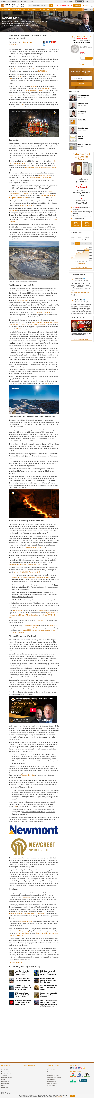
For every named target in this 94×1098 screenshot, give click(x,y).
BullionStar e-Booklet (6, 1073)
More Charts (81, 263)
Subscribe (81, 83)
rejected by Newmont (26, 205)
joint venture (13, 210)
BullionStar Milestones (6, 1069)
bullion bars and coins (32, 625)
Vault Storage (26, 9)
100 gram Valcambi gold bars (28, 615)
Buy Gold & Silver (6, 9)
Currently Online (10, 1)
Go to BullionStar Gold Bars (76, 224)
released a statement (44, 312)
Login (85, 5)
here (22, 104)
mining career (26, 897)
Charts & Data (41, 9)
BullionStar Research (52, 9)
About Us (3, 1068)
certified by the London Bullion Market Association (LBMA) (31, 577)
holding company (23, 931)
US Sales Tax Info (51, 1085)
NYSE (34, 69)
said (19, 785)
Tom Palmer (46, 88)
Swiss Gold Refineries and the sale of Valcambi (24, 564)
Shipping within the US (52, 1083)
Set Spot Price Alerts (81, 267)
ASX (10, 78)
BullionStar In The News (6, 1077)
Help (31, 1)
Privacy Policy (4, 1087)
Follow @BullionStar (15, 962)
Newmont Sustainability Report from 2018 (26, 572)
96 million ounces (44, 175)
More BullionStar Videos (81, 339)
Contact (25, 1)
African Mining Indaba (28, 775)
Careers (3, 1085)
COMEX (18, 329)
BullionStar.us (17, 610)
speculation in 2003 (25, 921)
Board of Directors (5, 1081)
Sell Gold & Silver (16, 9)
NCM (19, 76)
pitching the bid (22, 300)
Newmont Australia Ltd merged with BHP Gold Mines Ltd (27, 913)
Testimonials (4, 1075)
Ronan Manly (28, 42)
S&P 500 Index (43, 71)
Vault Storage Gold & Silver (53, 1075)
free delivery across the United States (28, 628)
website (21, 430)
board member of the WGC (35, 90)
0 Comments (14, 44)
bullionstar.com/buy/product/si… (80, 292)
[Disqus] (33, 1037)
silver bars (40, 620)
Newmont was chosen (22, 933)
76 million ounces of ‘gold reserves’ (39, 177)
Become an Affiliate (28, 1068)
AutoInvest (49, 1073)
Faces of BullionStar (5, 1071)
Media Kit (3, 1079)
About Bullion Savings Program (54, 1077)
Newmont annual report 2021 (35, 547)
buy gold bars (41, 610)
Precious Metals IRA (51, 1069)
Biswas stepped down (16, 95)
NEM (15, 69)
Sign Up (77, 5)
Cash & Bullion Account (52, 1071)
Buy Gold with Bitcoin (51, 1081)
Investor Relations (5, 1083)
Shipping (33, 9)
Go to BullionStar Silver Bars (87, 224)
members (33, 86)
